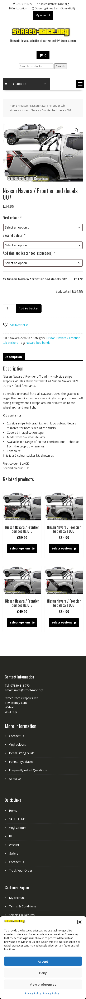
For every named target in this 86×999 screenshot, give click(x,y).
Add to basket (29, 308)
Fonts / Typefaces (21, 762)
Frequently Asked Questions (28, 770)
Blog (12, 836)
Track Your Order (20, 871)
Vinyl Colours (17, 828)
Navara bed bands (38, 343)
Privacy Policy (33, 993)
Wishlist (14, 845)
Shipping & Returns (22, 915)
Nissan (23, 105)
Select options (20, 548)
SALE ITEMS (17, 819)
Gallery (13, 853)
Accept (43, 961)
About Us (15, 779)
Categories (19, 84)
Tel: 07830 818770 (17, 685)
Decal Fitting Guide (21, 753)
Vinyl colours (17, 744)
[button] (80, 922)
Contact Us (16, 736)
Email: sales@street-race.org (24, 690)
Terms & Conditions (22, 906)
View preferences (43, 984)
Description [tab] (13, 357)
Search (60, 66)
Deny (43, 973)
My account (17, 898)
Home (13, 105)
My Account (43, 15)
